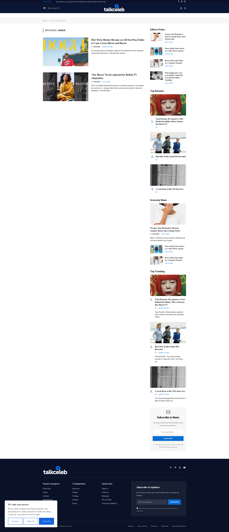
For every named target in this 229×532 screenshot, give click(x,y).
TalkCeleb (96, 46)
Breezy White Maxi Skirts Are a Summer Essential (174, 61)
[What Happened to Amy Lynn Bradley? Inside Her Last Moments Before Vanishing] (156, 75)
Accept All (46, 521)
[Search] (181, 8)
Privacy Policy (165, 447)
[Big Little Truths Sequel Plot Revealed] (168, 142)
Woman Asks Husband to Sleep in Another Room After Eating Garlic (175, 36)
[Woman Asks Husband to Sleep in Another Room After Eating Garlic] (156, 37)
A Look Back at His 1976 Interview (170, 189)
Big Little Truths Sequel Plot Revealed (171, 156)
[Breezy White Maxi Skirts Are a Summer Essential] (156, 63)
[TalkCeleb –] (114, 8)
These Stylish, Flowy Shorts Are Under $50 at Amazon (174, 49)
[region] (31, 514)
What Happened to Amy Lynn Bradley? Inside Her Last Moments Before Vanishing (174, 76)
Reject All (30, 521)
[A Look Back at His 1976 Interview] (168, 175)
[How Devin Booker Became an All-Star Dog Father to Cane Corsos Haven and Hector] (65, 51)
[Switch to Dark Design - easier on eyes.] (185, 8)
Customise (15, 521)
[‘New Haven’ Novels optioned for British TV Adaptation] (65, 86)
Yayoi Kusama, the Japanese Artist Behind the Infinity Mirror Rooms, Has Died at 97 (82, 2)
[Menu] (44, 8)
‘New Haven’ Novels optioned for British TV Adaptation (114, 76)
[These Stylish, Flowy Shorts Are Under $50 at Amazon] (156, 51)
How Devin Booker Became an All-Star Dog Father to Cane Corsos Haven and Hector (117, 41)
